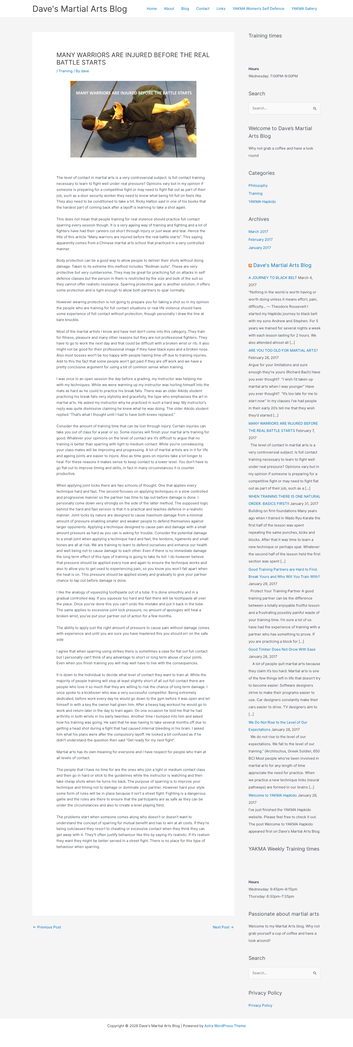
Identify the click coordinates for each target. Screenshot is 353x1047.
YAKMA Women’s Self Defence (258, 8)
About (169, 8)
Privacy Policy (260, 1005)
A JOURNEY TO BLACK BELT (273, 277)
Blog (185, 8)
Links (221, 8)
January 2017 (260, 247)
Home (152, 8)
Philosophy (258, 185)
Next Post (223, 927)
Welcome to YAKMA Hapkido (273, 795)
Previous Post (47, 927)
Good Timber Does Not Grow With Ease (282, 649)
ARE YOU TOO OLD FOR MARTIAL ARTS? (283, 350)
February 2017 (261, 239)
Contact (202, 8)
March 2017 (258, 231)
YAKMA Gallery (304, 8)
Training (66, 71)
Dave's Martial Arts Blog (79, 9)
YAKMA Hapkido (262, 201)
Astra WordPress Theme (225, 1025)
